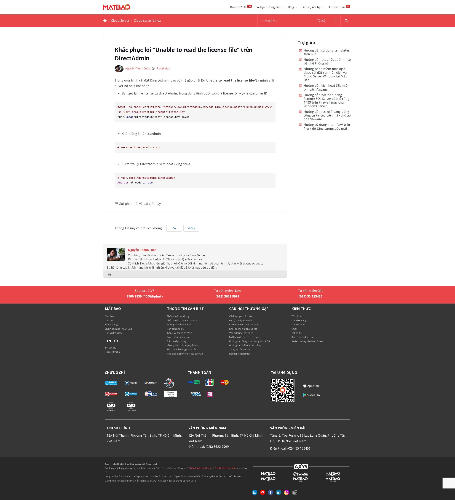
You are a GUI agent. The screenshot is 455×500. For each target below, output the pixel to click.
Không (191, 228)
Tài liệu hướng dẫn (267, 7)
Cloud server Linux (147, 20)
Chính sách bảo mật (225, 468)
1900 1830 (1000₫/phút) (145, 296)
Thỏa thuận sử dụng (200, 468)
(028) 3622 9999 (227, 296)
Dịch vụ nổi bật (312, 7)
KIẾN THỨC (301, 308)
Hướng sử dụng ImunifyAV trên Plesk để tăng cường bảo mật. (327, 126)
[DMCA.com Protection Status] (115, 383)
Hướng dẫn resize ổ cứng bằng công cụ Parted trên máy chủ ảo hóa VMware (327, 115)
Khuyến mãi (339, 7)
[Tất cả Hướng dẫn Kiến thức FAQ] (305, 20)
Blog (291, 7)
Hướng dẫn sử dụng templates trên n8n (326, 52)
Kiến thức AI (240, 7)
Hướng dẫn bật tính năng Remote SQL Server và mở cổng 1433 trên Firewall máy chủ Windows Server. (326, 100)
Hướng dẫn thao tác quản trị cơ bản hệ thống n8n (327, 61)
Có (174, 228)
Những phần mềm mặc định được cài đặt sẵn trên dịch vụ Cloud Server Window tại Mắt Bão (325, 74)
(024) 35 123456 (310, 296)
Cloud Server (120, 20)
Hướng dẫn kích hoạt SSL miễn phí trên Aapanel (326, 87)
